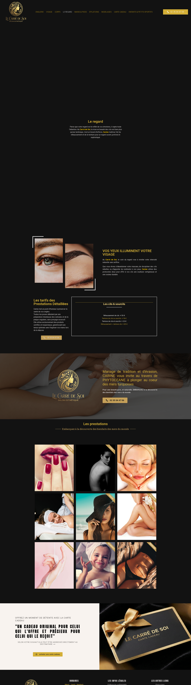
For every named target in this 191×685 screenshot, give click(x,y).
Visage (49, 12)
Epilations (94, 12)
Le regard (67, 12)
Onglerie (39, 12)
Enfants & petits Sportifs (141, 12)
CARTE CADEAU (120, 12)
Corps (57, 12)
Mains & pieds (80, 12)
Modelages (106, 12)
